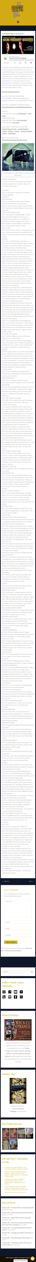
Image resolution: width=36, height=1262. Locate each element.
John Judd (16, 122)
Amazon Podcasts (26, 131)
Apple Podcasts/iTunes (9, 129)
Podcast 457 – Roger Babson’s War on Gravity (16, 1218)
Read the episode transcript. (11, 92)
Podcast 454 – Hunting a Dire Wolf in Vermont (16, 1233)
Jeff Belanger (22, 114)
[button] (18, 22)
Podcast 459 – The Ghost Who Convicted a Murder (18, 1208)
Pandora (10, 131)
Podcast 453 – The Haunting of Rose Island (15, 1238)
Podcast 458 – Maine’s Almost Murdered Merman (17, 1213)
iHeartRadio (12, 133)
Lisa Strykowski (22, 120)
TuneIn (4, 133)
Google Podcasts (23, 129)
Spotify (4, 131)
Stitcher (17, 131)
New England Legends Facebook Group (14, 140)
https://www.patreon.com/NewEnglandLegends (17, 107)
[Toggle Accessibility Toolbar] (32, 1258)
